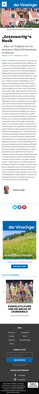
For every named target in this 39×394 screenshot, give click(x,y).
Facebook (21, 375)
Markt (25, 336)
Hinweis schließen (33, 385)
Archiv (11, 344)
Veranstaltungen (24, 340)
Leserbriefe (25, 332)
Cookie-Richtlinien (17, 387)
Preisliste (11, 340)
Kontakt (11, 336)
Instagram (21, 379)
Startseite (11, 332)
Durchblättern (19, 266)
